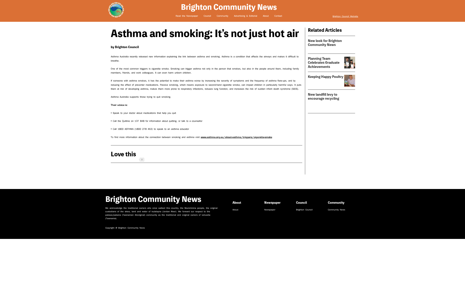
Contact (278, 16)
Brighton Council (304, 210)
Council (207, 16)
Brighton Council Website (345, 16)
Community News (336, 210)
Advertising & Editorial (245, 16)
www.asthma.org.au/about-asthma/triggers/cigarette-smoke (236, 137)
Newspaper (269, 210)
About (266, 16)
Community (222, 16)
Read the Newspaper (187, 16)
